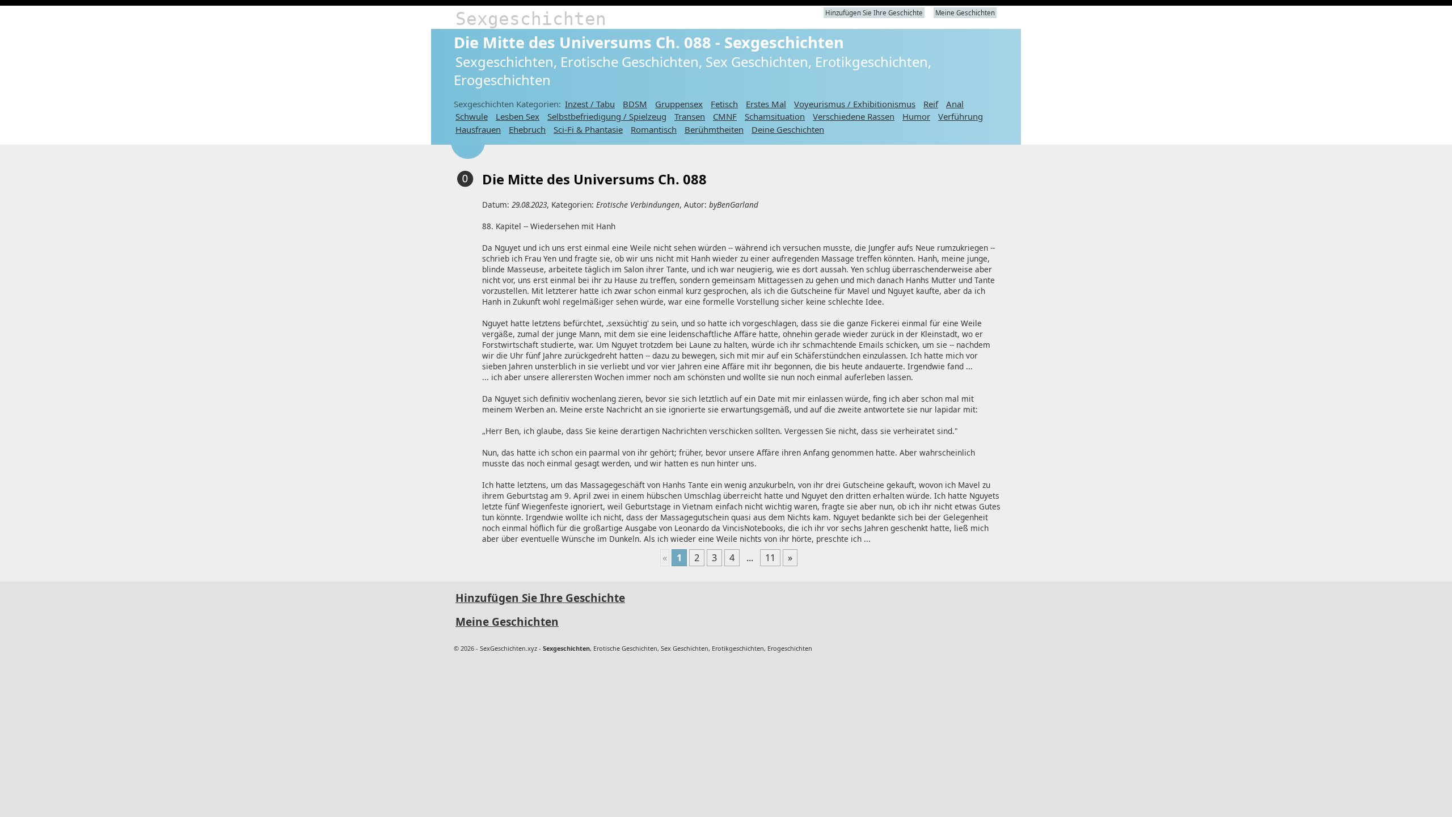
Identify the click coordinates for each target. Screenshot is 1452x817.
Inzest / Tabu (590, 104)
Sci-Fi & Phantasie (588, 129)
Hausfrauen (478, 129)
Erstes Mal (766, 104)
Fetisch (724, 104)
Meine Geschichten (965, 13)
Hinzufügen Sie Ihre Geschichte (874, 13)
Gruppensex (679, 104)
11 (770, 557)
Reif (930, 104)
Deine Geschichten (788, 129)
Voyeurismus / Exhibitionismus (854, 104)
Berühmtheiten (714, 129)
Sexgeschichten (530, 19)
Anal (955, 104)
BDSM (635, 104)
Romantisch (654, 129)
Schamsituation (775, 116)
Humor (916, 116)
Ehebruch (527, 129)
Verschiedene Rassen (853, 116)
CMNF (725, 116)
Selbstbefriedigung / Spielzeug (606, 116)
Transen (689, 116)
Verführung (960, 116)
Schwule (471, 116)
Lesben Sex (517, 116)
